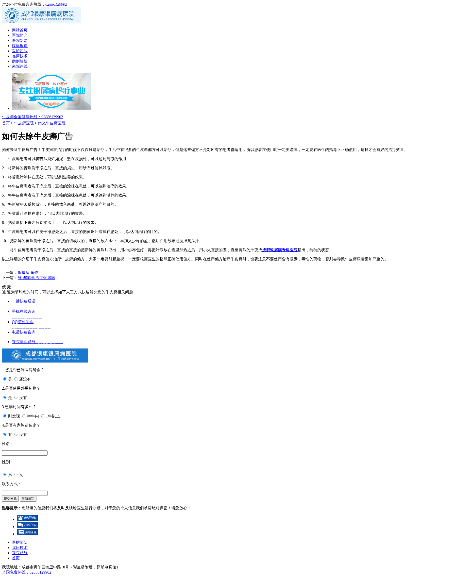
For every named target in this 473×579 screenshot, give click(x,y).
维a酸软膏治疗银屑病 (36, 278)
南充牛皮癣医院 (52, 123)
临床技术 (20, 56)
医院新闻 (20, 40)
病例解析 (20, 61)
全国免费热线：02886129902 (26, 572)
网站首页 (20, 30)
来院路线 (20, 66)
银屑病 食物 (28, 272)
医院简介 (20, 35)
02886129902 (56, 4)
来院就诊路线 (37, 342)
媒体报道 (20, 46)
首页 (6, 123)
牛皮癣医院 (24, 123)
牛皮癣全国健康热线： (32, 117)
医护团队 (20, 51)
